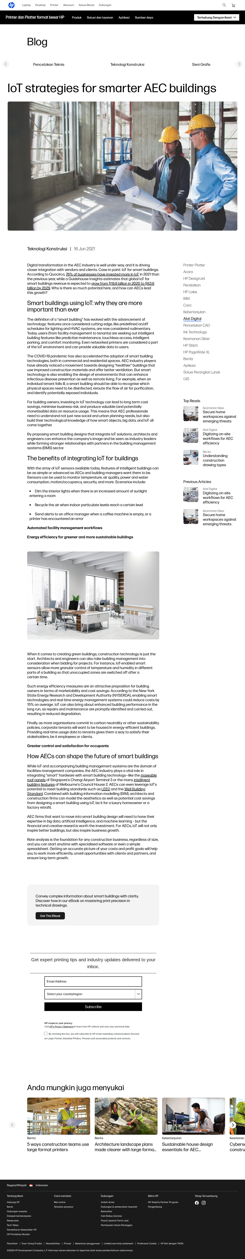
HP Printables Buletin (18, 1234)
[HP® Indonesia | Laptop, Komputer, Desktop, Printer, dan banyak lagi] (11, 5)
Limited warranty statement (118, 1243)
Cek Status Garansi (111, 1216)
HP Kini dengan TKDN (172, 1243)
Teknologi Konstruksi (127, 64)
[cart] (233, 5)
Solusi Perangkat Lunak (201, 372)
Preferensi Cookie (147, 1243)
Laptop (26, 5)
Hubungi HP (13, 1202)
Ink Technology (195, 331)
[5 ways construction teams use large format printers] (58, 1116)
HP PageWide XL (196, 352)
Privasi (67, 1243)
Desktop (40, 5)
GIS (186, 378)
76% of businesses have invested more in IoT (102, 274)
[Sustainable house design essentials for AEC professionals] (193, 1116)
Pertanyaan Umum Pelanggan (116, 1225)
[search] (224, 5)
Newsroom (13, 1220)
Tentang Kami (15, 1196)
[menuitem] (26, 5)
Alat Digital (192, 318)
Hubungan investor (17, 1211)
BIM (186, 298)
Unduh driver (108, 1202)
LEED (105, 788)
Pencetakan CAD (196, 325)
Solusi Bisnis (86, 5)
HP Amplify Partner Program (163, 1202)
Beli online (59, 1202)
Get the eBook (50, 916)
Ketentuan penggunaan (87, 1243)
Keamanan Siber (196, 338)
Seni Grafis (201, 64)
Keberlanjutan (194, 311)
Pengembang (155, 1206)
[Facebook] (197, 1203)
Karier (10, 1206)
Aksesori (68, 5)
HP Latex (190, 291)
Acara (188, 271)
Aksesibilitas (53, 1243)
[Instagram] (204, 1203)
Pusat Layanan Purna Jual (115, 1220)
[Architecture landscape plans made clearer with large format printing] (126, 1116)
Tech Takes (13, 1225)
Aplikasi (189, 365)
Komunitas (106, 1211)
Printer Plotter (194, 265)
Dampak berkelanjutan (19, 1216)
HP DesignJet (194, 278)
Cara (187, 305)
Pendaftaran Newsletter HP (22, 1229)
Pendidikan (192, 285)
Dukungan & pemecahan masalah (119, 1206)
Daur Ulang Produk (32, 1243)
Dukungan (105, 5)
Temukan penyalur (64, 1206)
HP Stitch (190, 345)
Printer (54, 5)
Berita (188, 358)
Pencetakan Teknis (48, 64)
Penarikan (12, 1243)
